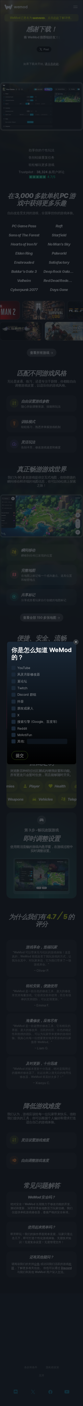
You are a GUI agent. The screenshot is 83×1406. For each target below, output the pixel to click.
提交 (20, 755)
